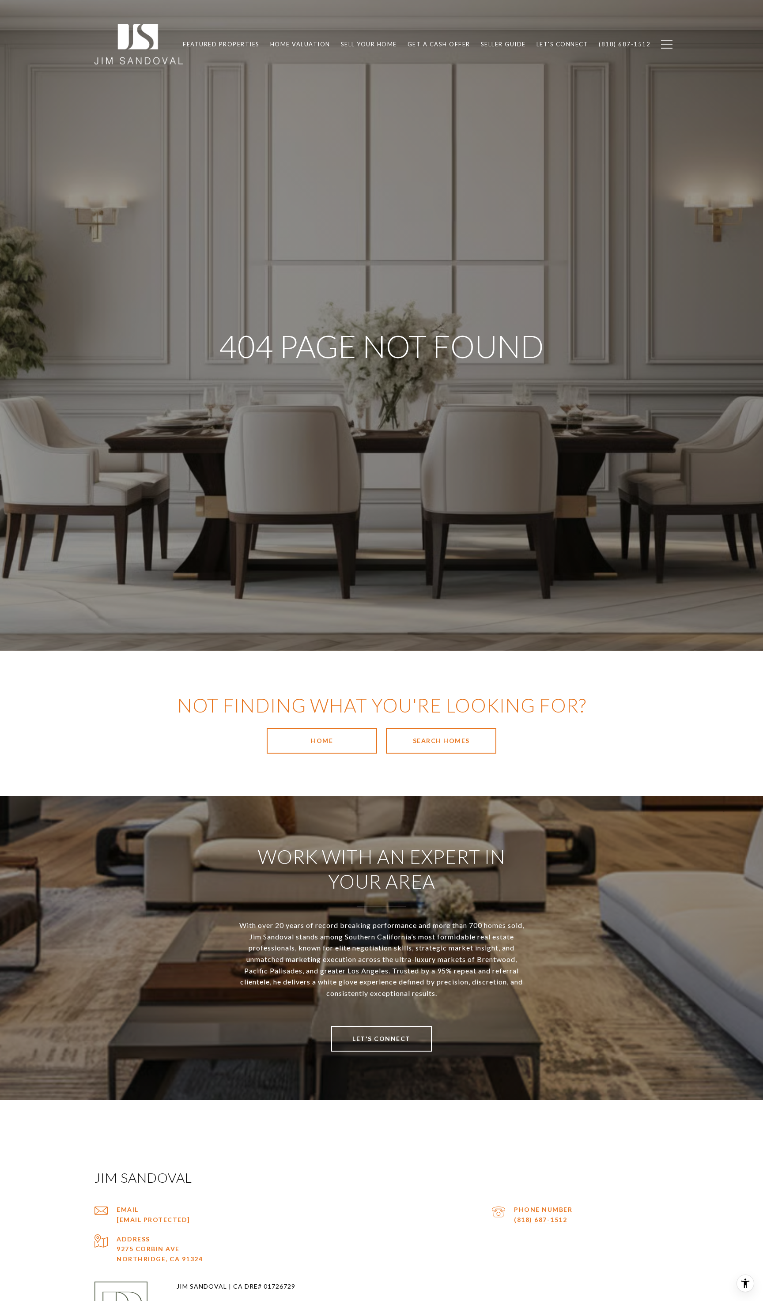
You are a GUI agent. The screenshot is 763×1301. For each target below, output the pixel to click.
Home (322, 740)
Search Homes (441, 740)
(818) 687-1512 (540, 1219)
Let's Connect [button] (381, 1038)
